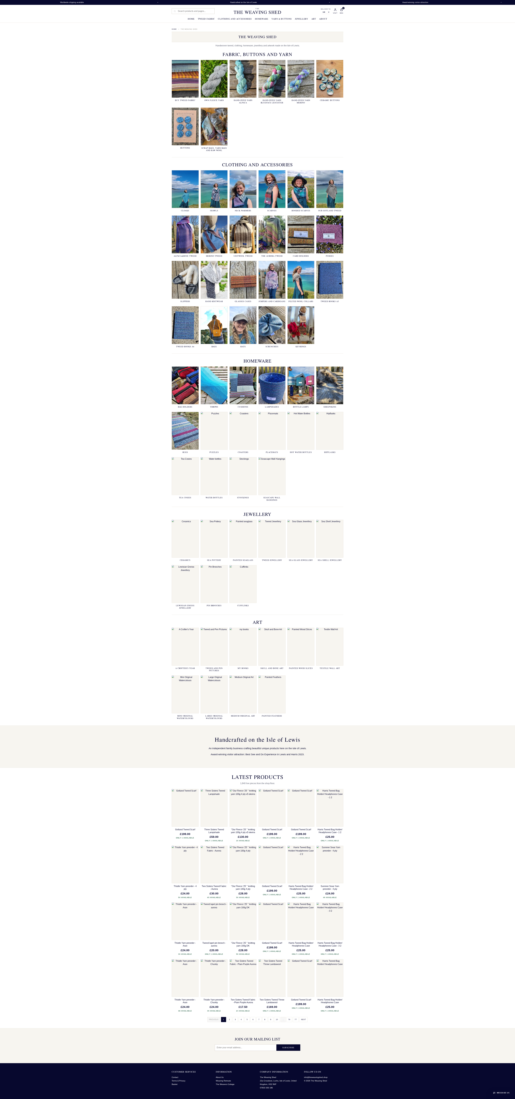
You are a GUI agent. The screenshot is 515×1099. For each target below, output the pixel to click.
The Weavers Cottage (225, 1084)
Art (313, 18)
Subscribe (288, 1048)
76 (289, 1019)
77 (296, 1019)
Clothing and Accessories (235, 18)
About (323, 18)
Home (191, 18)
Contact (175, 1077)
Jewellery (301, 18)
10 (277, 1019)
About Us (220, 1077)
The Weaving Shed (257, 11)
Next (303, 1019)
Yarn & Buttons (281, 18)
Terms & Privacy (178, 1081)
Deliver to (326, 9)
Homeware (261, 18)
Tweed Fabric (206, 18)
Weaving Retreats (223, 1081)
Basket (174, 1084)
